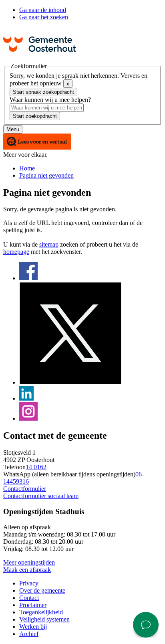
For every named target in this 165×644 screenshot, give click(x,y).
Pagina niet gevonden (46, 175)
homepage (16, 251)
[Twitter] (70, 382)
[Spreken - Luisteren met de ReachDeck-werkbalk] (37, 142)
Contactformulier (24, 488)
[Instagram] (28, 418)
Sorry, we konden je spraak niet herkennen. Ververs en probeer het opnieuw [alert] (78, 79)
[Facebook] (28, 278)
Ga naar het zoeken (43, 17)
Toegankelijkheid (41, 612)
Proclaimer (32, 604)
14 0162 (36, 467)
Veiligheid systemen (44, 619)
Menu (12, 129)
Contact (29, 597)
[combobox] (47, 107)
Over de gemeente (42, 590)
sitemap (48, 244)
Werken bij (33, 626)
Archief (28, 633)
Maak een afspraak (27, 569)
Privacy (28, 583)
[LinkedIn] (26, 398)
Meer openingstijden (29, 562)
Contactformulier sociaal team (40, 495)
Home (27, 168)
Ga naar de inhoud (42, 9)
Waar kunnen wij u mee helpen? (50, 99)
